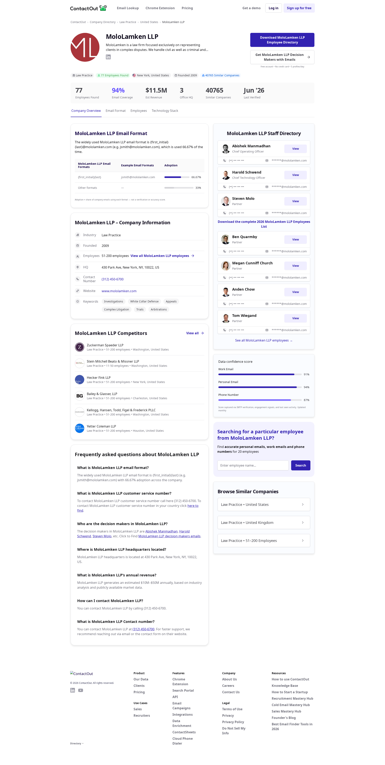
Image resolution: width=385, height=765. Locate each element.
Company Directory (103, 22)
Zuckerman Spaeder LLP (105, 345)
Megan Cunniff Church (252, 263)
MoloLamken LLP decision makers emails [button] (169, 536)
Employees (139, 110)
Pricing (187, 8)
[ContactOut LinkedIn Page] (72, 714)
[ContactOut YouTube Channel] (80, 714)
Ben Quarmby (244, 237)
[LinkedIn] (108, 57)
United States (149, 22)
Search (300, 465)
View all (192, 333)
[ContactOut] (89, 8)
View (295, 149)
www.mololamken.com (119, 291)
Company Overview (86, 110)
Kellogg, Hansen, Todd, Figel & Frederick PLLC (121, 410)
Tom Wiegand (244, 315)
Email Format (116, 110)
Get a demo (251, 8)
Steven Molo (102, 536)
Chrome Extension (160, 8)
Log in (274, 8)
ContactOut (78, 22)
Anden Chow (243, 289)
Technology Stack (165, 110)
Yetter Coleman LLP (101, 426)
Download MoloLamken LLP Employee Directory (282, 39)
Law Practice (128, 22)
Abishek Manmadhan (161, 531)
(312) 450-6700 (113, 279)
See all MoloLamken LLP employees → (264, 340)
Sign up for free (299, 8)
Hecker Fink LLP (99, 377)
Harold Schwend (246, 172)
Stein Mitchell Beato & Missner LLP (113, 361)
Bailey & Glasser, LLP (102, 394)
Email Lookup (128, 8)
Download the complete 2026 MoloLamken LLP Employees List (264, 224)
